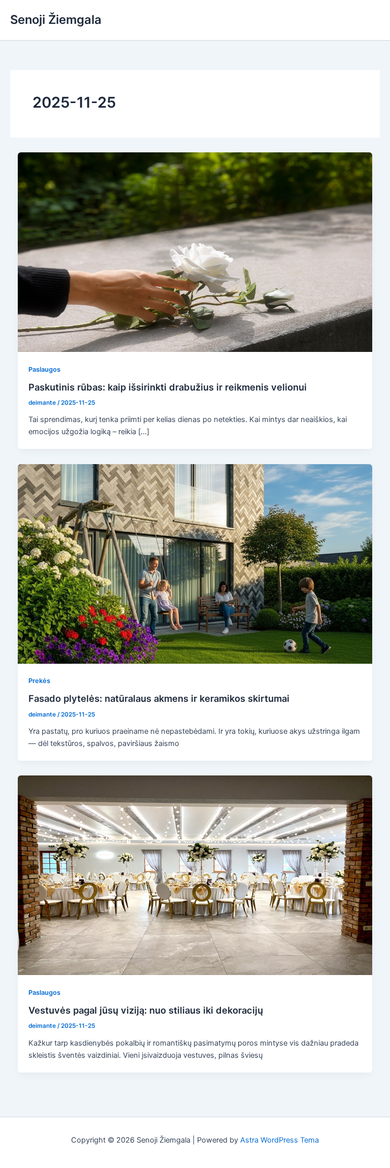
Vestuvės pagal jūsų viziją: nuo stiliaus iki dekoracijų (145, 1010)
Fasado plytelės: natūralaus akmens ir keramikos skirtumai (158, 698)
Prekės (39, 681)
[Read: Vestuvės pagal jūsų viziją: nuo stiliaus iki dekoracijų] (195, 875)
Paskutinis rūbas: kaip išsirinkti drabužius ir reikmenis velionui (167, 387)
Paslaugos (44, 369)
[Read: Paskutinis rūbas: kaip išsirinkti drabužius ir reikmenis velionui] (195, 251)
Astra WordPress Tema (279, 1140)
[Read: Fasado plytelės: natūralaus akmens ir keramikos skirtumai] (195, 563)
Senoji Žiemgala (56, 19)
